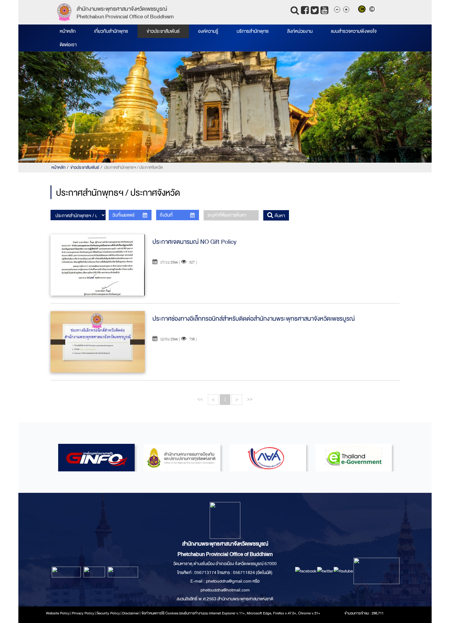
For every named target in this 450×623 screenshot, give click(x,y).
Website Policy (58, 613)
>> (250, 399)
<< (200, 399)
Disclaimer (131, 613)
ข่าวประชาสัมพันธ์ (163, 31)
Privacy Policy (83, 613)
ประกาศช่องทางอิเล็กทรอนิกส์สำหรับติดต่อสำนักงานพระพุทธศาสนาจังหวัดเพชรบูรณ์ (253, 318)
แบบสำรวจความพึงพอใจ (354, 31)
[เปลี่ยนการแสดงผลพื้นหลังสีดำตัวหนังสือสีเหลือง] (363, 10)
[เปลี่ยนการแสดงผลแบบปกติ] (372, 10)
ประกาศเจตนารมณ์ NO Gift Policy (194, 241)
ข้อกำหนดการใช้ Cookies (159, 613)
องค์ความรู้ (208, 31)
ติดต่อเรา (68, 44)
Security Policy (108, 613)
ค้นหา (279, 216)
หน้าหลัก (68, 31)
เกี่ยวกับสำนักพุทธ (111, 31)
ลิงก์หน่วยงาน (300, 31)
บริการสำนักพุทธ (253, 31)
